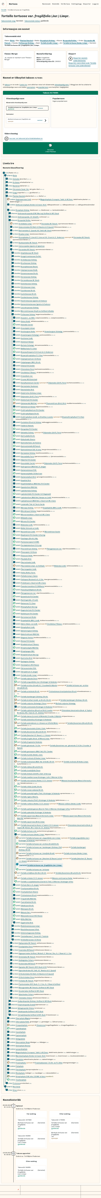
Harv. (26, 912)
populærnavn (43, 87)
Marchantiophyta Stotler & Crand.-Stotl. (31, 1056)
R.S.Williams (32, 586)
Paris (27, 456)
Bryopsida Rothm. (24, 220)
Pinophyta (19, 1059)
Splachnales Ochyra (26, 994)
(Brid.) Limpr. (33, 822)
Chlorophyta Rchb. (22, 1022)
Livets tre (23, 85)
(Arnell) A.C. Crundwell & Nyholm (39, 685)
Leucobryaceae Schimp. (30, 308)
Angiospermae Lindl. (23, 199)
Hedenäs (31, 742)
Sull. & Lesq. (31, 449)
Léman (28, 328)
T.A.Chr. (31, 745)
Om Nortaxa (65, 4)
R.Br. (29, 470)
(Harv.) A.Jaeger (30, 885)
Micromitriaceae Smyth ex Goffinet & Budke (37, 311)
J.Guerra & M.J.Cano (35, 514)
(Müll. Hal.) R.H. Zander (37, 751)
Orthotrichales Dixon (26, 977)
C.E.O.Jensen (32, 878)
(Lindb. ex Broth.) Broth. (36, 700)
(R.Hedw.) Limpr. (33, 758)
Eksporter (87, 4)
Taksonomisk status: (32, 21)
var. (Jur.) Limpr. (43, 838)
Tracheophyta (21, 1080)
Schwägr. (53, 331)
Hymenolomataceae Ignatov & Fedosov (35, 304)
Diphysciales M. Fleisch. (27, 943)
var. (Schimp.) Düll (44, 847)
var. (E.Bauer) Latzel (44, 858)
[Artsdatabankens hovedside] (4, 4)
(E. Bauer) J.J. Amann (35, 735)
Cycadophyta (20, 1032)
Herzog (29, 607)
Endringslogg (76, 4)
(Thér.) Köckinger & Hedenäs (40, 793)
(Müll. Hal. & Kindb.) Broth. (37, 762)
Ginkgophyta (20, 1039)
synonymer (31, 87)
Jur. (27, 376)
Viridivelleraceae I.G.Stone (31, 940)
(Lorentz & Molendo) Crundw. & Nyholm (41, 716)
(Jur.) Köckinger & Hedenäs (39, 682)
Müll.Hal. (29, 403)
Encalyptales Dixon (26, 946)
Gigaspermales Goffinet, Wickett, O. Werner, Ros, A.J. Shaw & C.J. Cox (45, 953)
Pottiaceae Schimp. (28, 314)
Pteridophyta (21, 1069)
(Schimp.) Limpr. (31, 393)
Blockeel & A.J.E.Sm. (32, 579)
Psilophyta (19, 1066)
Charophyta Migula (23, 1018)
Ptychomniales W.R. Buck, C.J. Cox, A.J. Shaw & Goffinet (39, 984)
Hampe (27, 342)
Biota (15, 175)
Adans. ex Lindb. (29, 624)
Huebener (29, 386)
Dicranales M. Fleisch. (49, 224)
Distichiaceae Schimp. (29, 284)
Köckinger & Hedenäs (36, 707)
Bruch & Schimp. (31, 422)
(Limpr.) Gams (29, 576)
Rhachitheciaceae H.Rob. (30, 929)
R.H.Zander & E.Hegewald (36, 494)
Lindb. (27, 338)
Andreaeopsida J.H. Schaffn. (28, 217)
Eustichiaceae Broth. (28, 294)
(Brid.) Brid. (56, 403)
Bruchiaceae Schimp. (29, 263)
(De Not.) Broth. (33, 873)
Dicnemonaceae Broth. (29, 273)
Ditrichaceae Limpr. (28, 287)
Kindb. (25, 321)
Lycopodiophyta (21, 1049)
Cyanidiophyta (21, 1028)
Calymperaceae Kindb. (29, 270)
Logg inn (95, 4)
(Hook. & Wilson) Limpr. (35, 739)
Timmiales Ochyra (25, 998)
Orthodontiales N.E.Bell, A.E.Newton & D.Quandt (36, 974)
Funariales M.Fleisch (26, 950)
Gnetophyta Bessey (23, 1046)
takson (7, 85)
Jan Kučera (31, 443)
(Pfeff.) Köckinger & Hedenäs (38, 800)
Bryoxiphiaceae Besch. (29, 267)
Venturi (27, 637)
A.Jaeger (29, 672)
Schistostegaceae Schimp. (31, 933)
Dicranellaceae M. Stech (30, 280)
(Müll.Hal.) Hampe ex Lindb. (36, 497)
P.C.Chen (29, 349)
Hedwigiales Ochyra (26, 960)
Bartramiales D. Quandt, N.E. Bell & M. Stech (35, 230)
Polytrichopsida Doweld (26, 1005)
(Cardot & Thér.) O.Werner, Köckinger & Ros (47, 882)
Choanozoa (40, 1025)
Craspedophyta (22, 1025)
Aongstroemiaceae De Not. (31, 256)
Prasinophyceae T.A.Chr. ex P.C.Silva (48, 1063)
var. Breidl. (40, 853)
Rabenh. (27, 426)
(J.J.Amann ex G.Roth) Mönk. (39, 723)
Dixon (27, 369)
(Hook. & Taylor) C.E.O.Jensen (40, 825)
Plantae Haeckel (19, 196)
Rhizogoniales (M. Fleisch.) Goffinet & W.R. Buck (36, 987)
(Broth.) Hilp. (29, 538)
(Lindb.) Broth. (31, 787)
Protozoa (16, 1083)
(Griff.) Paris (57, 383)
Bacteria (16, 186)
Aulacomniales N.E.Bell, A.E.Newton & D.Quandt (36, 227)
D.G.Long (31, 545)
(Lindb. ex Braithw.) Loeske (37, 417)
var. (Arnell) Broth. (42, 844)
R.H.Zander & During (33, 535)
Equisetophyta (21, 1035)
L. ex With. (28, 318)
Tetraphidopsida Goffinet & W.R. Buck (32, 1015)
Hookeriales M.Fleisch (27, 964)
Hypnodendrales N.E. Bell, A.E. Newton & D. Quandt (37, 970)
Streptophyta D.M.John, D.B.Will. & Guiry (30, 1076)
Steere (28, 439)
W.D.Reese (30, 665)
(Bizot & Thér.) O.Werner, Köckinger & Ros (45, 809)
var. (37, 869)
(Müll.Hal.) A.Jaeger (33, 467)
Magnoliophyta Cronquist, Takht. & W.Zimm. (56, 199)
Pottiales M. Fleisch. (26, 981)
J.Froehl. (29, 600)
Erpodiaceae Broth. (28, 290)
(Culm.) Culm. (33, 728)
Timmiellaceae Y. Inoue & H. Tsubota (34, 936)
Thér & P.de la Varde (33, 504)
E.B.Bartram (31, 473)
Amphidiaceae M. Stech (29, 253)
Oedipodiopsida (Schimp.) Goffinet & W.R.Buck (35, 1001)
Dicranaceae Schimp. (29, 277)
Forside (3, 10)
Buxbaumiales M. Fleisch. (28, 243)
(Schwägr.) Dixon (33, 703)
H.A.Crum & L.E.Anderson (37, 352)
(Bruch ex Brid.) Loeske (36, 710)
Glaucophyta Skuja (23, 1042)
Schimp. (27, 432)
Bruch (63, 691)
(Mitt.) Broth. (31, 362)
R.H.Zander (28, 366)
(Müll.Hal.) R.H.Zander (35, 484)
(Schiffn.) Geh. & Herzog (36, 774)
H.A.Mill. (30, 542)
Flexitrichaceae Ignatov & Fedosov (34, 301)
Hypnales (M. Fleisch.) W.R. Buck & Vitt (33, 967)
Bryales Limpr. (24, 234)
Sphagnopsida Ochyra (26, 1008)
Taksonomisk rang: (8, 21)
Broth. (30, 414)
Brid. (27, 390)
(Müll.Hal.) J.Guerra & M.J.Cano (38, 501)
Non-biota (16, 1087)
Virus (15, 1090)
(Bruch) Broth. (80, 723)
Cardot (27, 325)
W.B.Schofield (29, 379)
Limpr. (27, 518)
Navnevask (46, 4)
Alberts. (29, 797)
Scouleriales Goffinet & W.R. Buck (31, 991)
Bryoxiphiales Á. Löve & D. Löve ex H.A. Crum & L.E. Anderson (41, 237)
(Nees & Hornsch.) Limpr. (37, 816)
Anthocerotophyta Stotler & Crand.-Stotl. (31, 205)
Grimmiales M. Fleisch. (27, 957)
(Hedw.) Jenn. (32, 755)
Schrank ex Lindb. (30, 528)
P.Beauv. (28, 372)
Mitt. (28, 651)
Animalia (16, 179)
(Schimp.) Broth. (34, 697)
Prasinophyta (21, 1063)
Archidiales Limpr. (25, 224)
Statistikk (55, 4)
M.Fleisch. (31, 446)
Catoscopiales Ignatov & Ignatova (31, 246)
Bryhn (28, 617)
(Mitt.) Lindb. (52, 508)
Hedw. (28, 331)
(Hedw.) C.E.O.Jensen (36, 781)
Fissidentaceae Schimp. (29, 297)
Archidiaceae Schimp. (29, 260)
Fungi (15, 193)
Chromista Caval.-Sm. (21, 189)
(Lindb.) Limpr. (29, 675)
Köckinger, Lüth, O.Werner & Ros (42, 777)
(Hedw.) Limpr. (32, 834)
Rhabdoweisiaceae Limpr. (30, 926)
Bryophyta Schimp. (23, 210)
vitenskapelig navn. (62, 85)
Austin (52, 532)
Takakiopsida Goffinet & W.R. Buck (30, 1011)
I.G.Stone (31, 359)
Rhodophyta (20, 1073)
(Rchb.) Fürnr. (28, 573)
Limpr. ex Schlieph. (33, 566)
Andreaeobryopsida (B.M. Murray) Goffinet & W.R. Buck (38, 213)
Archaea (16, 182)
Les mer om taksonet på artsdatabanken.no (26, 138)
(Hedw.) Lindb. (69, 804)
